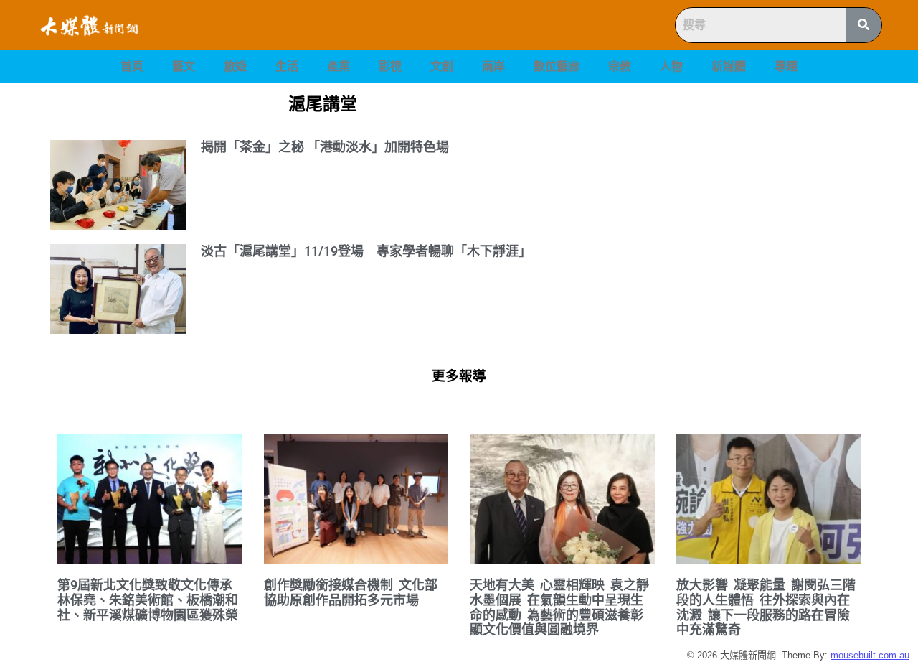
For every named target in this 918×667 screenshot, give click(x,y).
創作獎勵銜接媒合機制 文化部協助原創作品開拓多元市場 (350, 592)
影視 (390, 66)
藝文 (183, 66)
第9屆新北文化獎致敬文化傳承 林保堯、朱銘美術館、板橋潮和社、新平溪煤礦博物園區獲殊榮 (147, 599)
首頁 (131, 66)
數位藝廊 (556, 66)
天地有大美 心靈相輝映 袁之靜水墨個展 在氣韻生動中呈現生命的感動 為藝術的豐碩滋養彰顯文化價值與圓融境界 (559, 607)
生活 (286, 66)
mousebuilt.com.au (870, 655)
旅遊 (235, 66)
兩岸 (493, 66)
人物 (671, 66)
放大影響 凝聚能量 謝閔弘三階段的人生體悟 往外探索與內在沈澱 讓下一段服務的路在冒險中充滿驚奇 (766, 607)
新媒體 (728, 66)
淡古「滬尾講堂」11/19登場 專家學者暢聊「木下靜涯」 (366, 250)
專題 (786, 66)
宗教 (619, 66)
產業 (338, 66)
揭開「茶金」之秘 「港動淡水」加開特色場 (325, 146)
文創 (441, 66)
